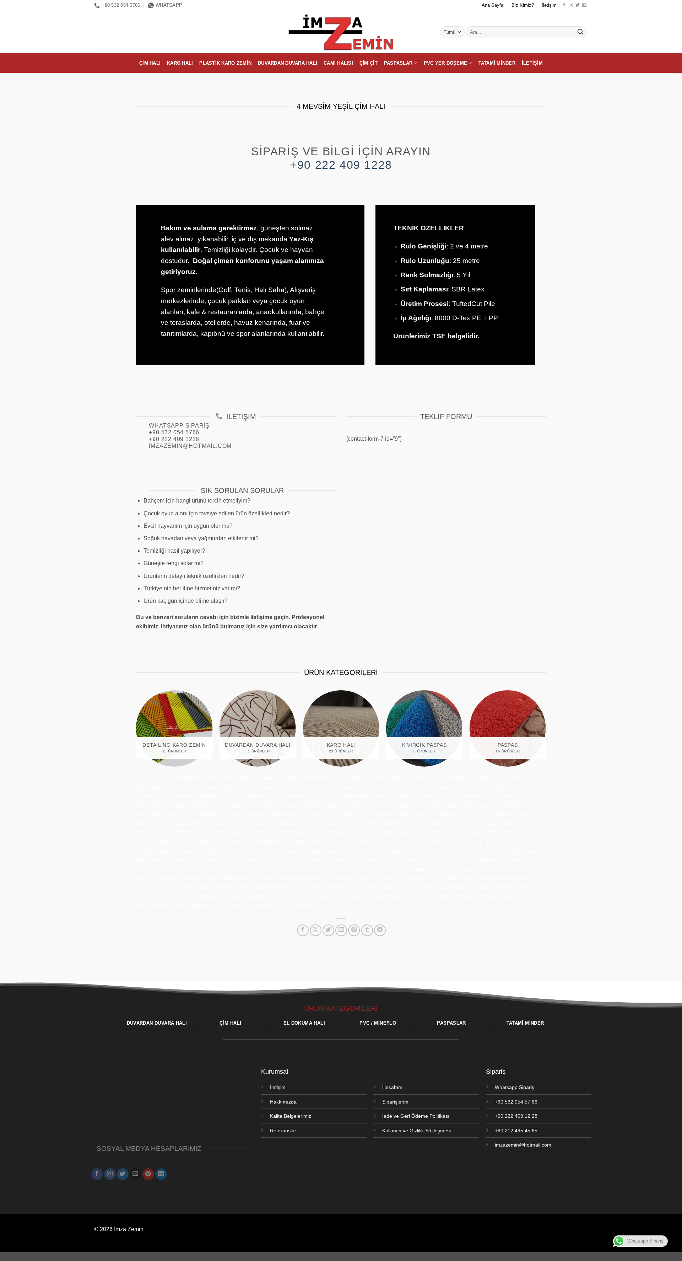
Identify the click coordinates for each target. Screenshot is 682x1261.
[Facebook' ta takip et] (564, 5)
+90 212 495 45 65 (516, 1130)
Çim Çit (368, 63)
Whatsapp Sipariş (514, 1087)
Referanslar (283, 1130)
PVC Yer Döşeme (445, 63)
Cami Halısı (338, 63)
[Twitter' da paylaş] (328, 930)
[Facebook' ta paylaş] (303, 930)
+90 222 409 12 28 (516, 1116)
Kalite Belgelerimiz (290, 1116)
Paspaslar (398, 63)
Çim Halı (150, 63)
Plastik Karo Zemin (225, 63)
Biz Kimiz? (523, 5)
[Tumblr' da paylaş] (367, 930)
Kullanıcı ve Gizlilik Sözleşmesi (416, 1130)
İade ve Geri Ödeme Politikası (415, 1116)
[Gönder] (580, 32)
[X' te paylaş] (315, 930)
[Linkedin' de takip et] (161, 1174)
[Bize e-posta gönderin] (584, 5)
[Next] (553, 732)
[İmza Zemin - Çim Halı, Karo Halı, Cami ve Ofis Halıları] (341, 32)
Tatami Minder (496, 63)
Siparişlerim (395, 1102)
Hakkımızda (283, 1102)
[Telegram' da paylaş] (380, 930)
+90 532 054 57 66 (516, 1102)
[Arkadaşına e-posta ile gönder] (341, 930)
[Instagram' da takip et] (571, 5)
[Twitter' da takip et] (577, 5)
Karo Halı (180, 63)
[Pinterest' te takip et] (148, 1174)
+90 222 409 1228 (341, 165)
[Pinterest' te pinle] (354, 930)
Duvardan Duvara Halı (287, 63)
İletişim (549, 5)
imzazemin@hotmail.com (523, 1145)
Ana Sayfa (492, 5)
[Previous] (129, 732)
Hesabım (392, 1087)
